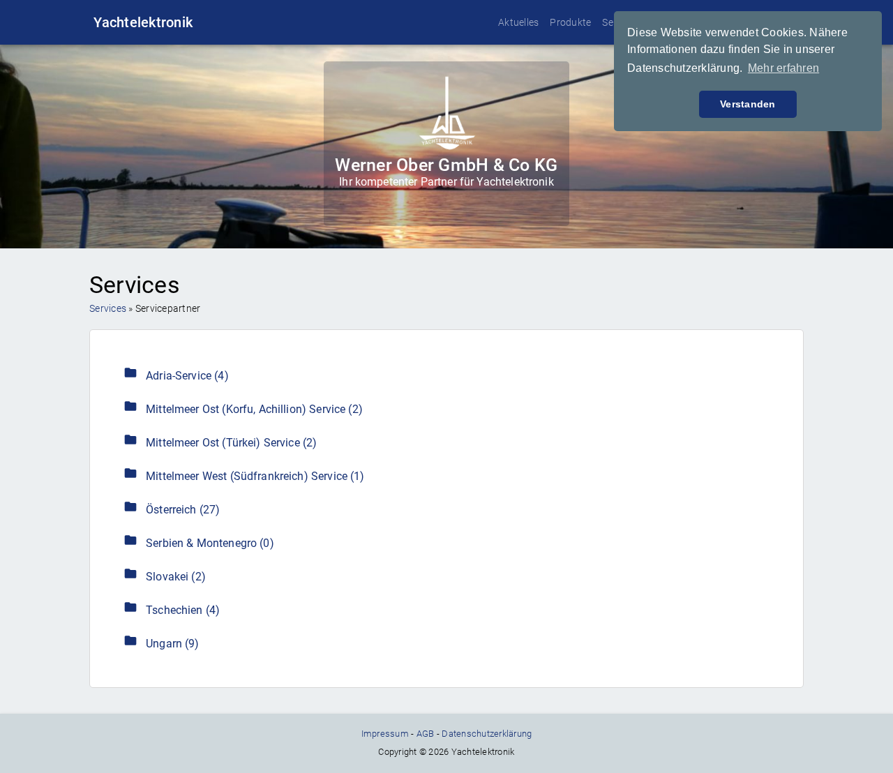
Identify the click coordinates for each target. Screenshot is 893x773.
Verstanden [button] (748, 104)
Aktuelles (518, 22)
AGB (426, 733)
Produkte (570, 22)
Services (107, 308)
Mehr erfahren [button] (783, 68)
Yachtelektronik (143, 22)
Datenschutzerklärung (487, 733)
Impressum (385, 733)
